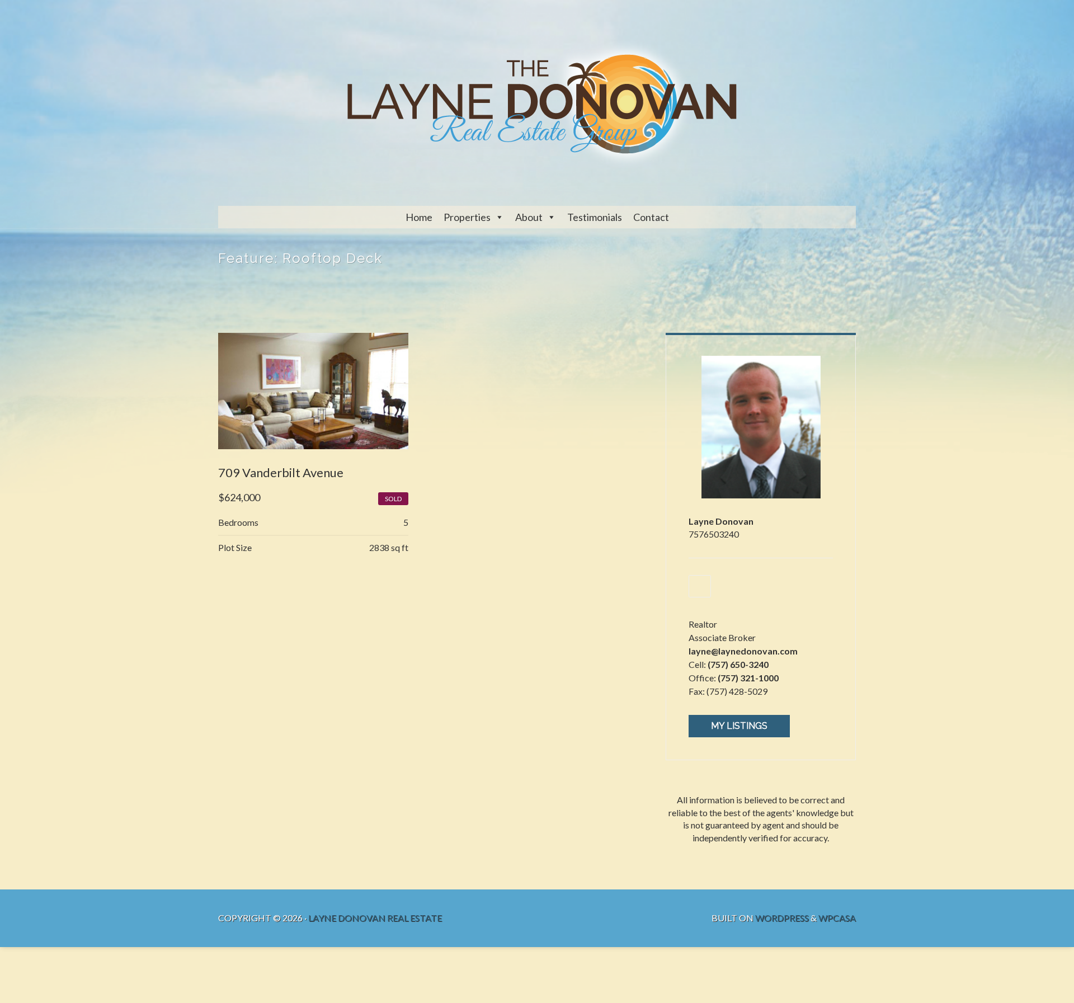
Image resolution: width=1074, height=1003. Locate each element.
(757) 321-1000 (748, 677)
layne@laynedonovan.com (743, 651)
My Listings (739, 726)
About (529, 217)
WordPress (782, 917)
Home (419, 217)
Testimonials (594, 217)
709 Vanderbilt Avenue (280, 472)
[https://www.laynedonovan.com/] (700, 586)
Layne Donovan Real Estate (375, 917)
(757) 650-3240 (738, 664)
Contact (651, 217)
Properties (467, 217)
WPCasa (837, 917)
